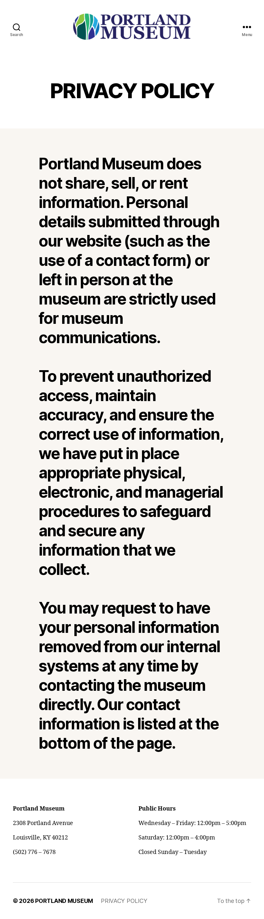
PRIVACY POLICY (124, 900)
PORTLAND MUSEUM (64, 900)
